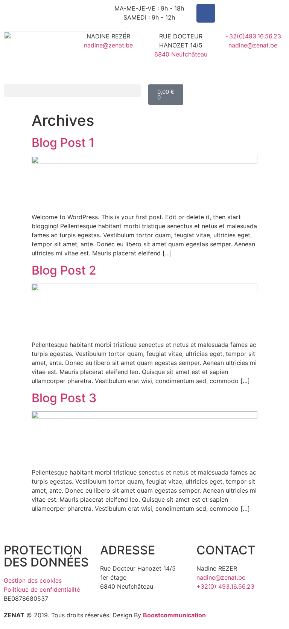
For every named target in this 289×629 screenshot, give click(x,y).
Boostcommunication (174, 615)
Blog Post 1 (63, 142)
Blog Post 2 (64, 270)
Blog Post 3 (64, 398)
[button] (72, 90)
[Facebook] (205, 13)
